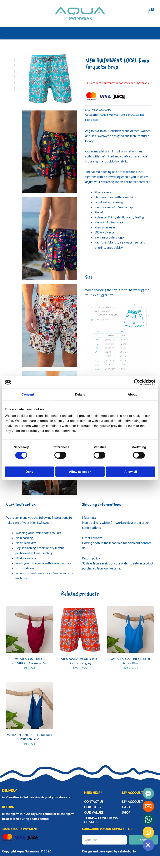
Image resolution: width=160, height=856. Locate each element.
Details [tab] (80, 394)
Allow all (130, 471)
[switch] (60, 455)
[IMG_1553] (49, 325)
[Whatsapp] (148, 819)
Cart (126, 807)
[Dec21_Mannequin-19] (49, 151)
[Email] (148, 806)
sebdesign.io (127, 851)
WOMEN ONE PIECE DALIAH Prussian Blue (29, 737)
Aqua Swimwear (110, 114)
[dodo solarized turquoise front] (49, 78)
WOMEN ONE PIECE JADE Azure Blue (130, 661)
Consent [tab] (27, 394)
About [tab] (132, 394)
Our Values (94, 812)
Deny (29, 471)
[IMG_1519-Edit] (49, 238)
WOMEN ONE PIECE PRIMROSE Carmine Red (29, 661)
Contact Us (94, 801)
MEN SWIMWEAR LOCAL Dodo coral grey (80, 661)
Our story (93, 807)
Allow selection (80, 471)
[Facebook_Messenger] (148, 793)
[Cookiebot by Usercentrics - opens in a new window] (137, 382)
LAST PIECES (129, 114)
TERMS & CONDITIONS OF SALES (101, 820)
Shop (126, 812)
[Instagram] (148, 832)
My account (132, 801)
